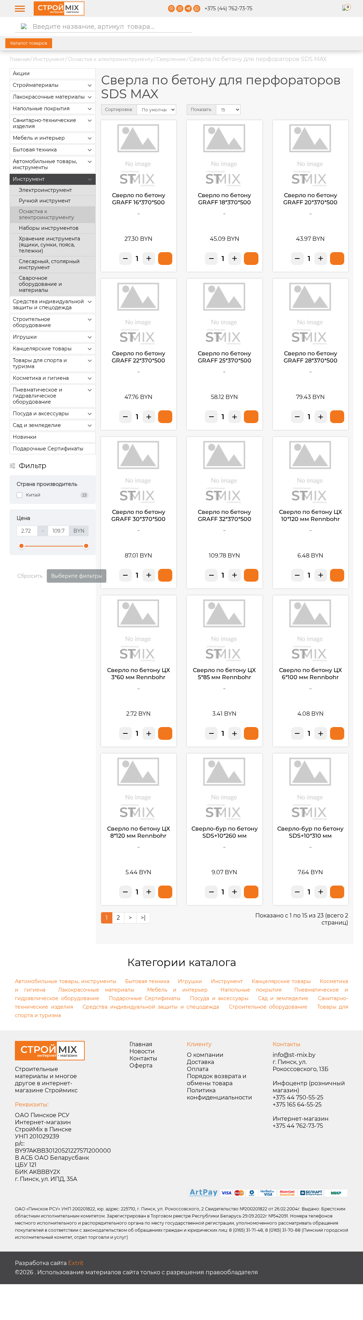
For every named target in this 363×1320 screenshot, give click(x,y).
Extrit (76, 1263)
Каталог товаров (28, 43)
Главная (20, 59)
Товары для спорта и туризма (40, 363)
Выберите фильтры (76, 576)
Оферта (140, 1065)
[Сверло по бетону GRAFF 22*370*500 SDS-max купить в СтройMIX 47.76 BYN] (165, 416)
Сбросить (30, 576)
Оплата (197, 1069)
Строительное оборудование (32, 322)
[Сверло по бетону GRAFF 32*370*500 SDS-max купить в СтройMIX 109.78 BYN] (251, 575)
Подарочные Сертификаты (48, 448)
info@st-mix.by (294, 1055)
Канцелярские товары (42, 348)
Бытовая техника (35, 149)
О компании (205, 1055)
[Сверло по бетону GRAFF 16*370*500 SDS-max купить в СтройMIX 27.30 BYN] (165, 258)
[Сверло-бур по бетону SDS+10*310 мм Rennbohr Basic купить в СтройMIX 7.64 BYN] (337, 892)
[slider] (21, 546)
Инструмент (49, 59)
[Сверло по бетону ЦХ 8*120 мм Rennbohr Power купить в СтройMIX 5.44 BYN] (165, 892)
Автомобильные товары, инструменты (45, 164)
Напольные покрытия (41, 108)
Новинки (25, 437)
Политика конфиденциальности (219, 1094)
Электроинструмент (45, 190)
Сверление (171, 59)
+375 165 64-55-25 (297, 1104)
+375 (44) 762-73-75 (228, 8)
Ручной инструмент (45, 201)
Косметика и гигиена (41, 378)
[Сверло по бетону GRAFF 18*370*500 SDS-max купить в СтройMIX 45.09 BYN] (251, 258)
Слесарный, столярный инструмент (49, 264)
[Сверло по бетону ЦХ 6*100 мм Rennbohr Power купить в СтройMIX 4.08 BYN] (337, 733)
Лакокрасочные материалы (49, 97)
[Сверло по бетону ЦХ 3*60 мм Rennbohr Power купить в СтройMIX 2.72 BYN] (165, 733)
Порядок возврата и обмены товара (216, 1080)
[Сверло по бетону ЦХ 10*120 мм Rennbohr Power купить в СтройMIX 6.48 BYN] (337, 575)
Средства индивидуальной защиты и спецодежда (48, 304)
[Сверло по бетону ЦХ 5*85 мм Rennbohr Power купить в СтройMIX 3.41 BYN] (251, 733)
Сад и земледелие (37, 425)
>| (143, 917)
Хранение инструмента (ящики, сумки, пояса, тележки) (49, 244)
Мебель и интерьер (39, 138)
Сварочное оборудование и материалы (40, 284)
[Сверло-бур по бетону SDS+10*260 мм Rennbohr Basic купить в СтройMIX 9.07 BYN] (251, 892)
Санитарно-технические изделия (44, 123)
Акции (21, 73)
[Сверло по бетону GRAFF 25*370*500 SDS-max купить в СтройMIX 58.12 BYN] (251, 416)
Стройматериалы (35, 85)
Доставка (200, 1062)
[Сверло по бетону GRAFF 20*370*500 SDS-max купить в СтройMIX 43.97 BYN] (337, 258)
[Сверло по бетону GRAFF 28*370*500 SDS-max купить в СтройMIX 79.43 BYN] (337, 416)
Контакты (143, 1058)
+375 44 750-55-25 (298, 1097)
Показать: (201, 109)
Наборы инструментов (49, 228)
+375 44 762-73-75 (298, 1125)
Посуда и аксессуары (41, 413)
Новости (142, 1051)
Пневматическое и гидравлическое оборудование (37, 396)
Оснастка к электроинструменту (110, 59)
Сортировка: (119, 109)
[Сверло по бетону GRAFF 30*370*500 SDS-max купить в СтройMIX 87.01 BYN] (165, 575)
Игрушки (25, 337)
